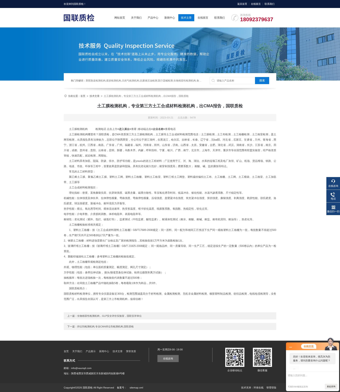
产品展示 (91, 351)
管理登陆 (271, 387)
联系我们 (269, 3)
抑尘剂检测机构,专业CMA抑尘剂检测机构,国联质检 (105, 326)
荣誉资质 (131, 351)
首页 (82, 96)
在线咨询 (168, 358)
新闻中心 (169, 17)
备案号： (122, 387)
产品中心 (153, 17)
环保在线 (259, 387)
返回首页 (242, 3)
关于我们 (136, 17)
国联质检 (79, 3)
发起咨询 (331, 386)
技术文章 (186, 17)
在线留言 (256, 3)
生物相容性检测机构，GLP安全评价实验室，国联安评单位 (109, 315)
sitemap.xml (136, 387)
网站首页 (119, 17)
